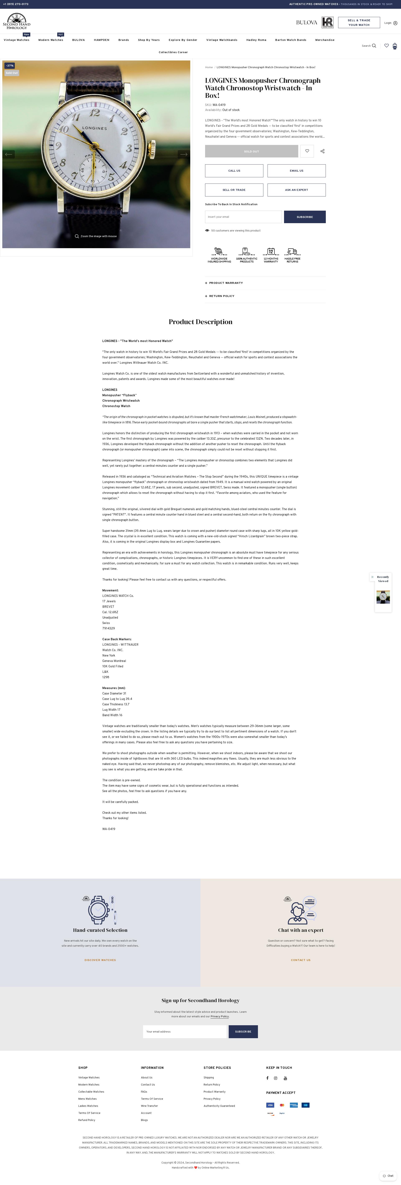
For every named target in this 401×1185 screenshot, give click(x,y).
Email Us (296, 171)
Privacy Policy (220, 1016)
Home (209, 67)
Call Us (234, 171)
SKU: (208, 105)
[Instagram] (278, 1078)
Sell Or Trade (234, 190)
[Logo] (16, 21)
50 (213, 231)
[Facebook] (270, 1078)
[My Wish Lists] (386, 47)
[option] (96, 154)
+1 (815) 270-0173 (15, 4)
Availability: (213, 110)
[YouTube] (287, 1078)
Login (387, 23)
